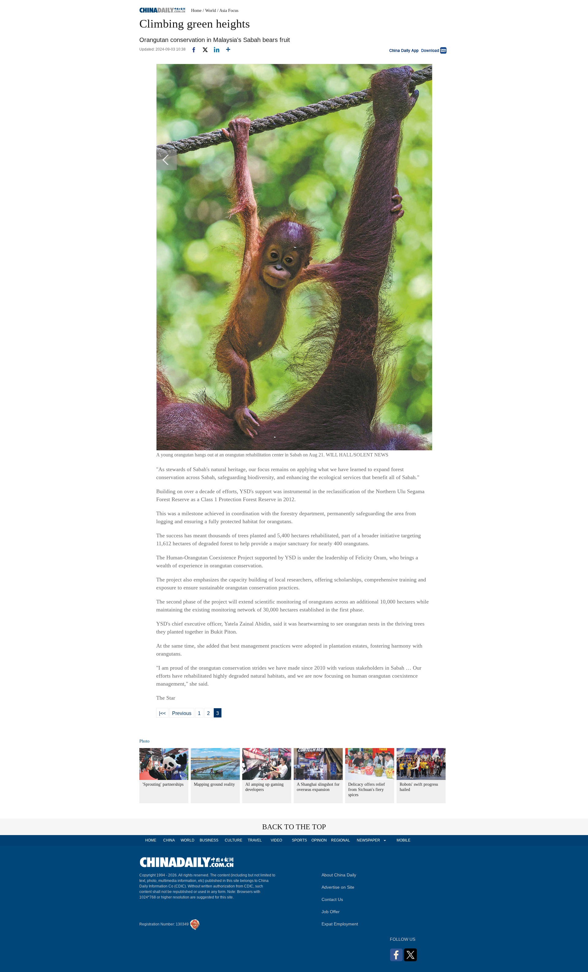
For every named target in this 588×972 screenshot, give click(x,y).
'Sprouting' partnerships (162, 784)
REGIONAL (340, 840)
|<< (162, 713)
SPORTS (299, 840)
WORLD (187, 840)
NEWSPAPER (368, 840)
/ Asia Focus (227, 10)
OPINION (319, 840)
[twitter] (202, 49)
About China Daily (339, 874)
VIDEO (276, 840)
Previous (181, 713)
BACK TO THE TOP (294, 827)
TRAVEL (255, 840)
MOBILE (403, 840)
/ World (209, 10)
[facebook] (191, 49)
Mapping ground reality (214, 784)
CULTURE (233, 840)
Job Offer (331, 911)
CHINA (169, 840)
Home (196, 10)
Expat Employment (340, 923)
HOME (150, 840)
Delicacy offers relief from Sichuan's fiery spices (366, 789)
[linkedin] (214, 49)
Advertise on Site (338, 887)
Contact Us (332, 899)
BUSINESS (209, 840)
